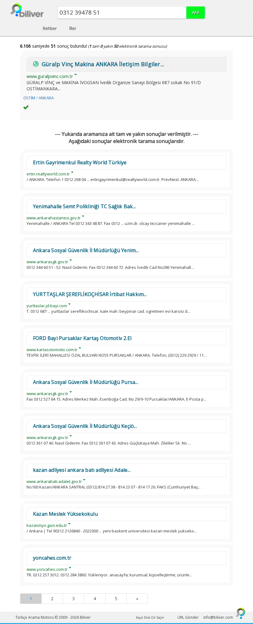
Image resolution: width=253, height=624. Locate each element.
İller (72, 28)
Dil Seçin (157, 617)
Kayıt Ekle (143, 617)
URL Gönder (188, 617)
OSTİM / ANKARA (38, 98)
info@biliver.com (218, 617)
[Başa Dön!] (240, 613)
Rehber (50, 28)
